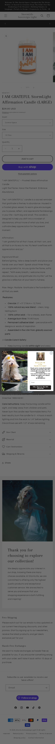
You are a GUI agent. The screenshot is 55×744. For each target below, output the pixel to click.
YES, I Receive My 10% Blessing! (40, 387)
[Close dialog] (51, 353)
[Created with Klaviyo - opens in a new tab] (27, 392)
